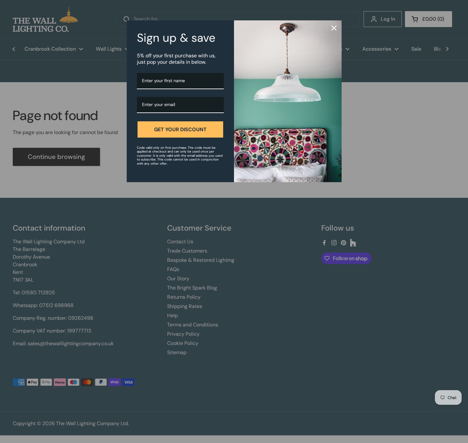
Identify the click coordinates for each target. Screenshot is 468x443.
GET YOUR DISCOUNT (180, 129)
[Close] (334, 28)
